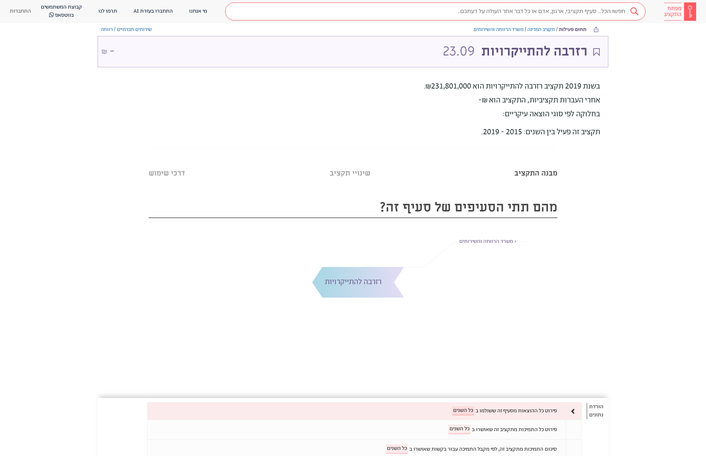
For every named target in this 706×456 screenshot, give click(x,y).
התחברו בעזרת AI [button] (153, 11)
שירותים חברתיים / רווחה (126, 29)
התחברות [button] (20, 11)
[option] (364, 411)
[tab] (535, 163)
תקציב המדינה (541, 29)
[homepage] (680, 11)
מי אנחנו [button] (198, 11)
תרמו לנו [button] (107, 11)
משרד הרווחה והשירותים (498, 29)
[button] (435, 11)
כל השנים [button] (463, 410)
